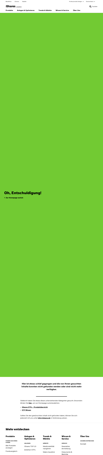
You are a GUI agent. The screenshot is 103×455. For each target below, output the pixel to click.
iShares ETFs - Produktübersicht (35, 407)
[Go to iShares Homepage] (14, 6)
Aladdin (24, 1)
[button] (90, 7)
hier (30, 403)
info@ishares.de (44, 418)
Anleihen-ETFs (30, 450)
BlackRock (8, 1)
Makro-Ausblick (49, 452)
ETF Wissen (26, 410)
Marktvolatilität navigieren (48, 448)
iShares (17, 1)
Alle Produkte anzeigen (11, 447)
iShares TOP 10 (30, 446)
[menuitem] (9, 10)
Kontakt (83, 444)
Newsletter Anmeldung (66, 448)
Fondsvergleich (11, 451)
